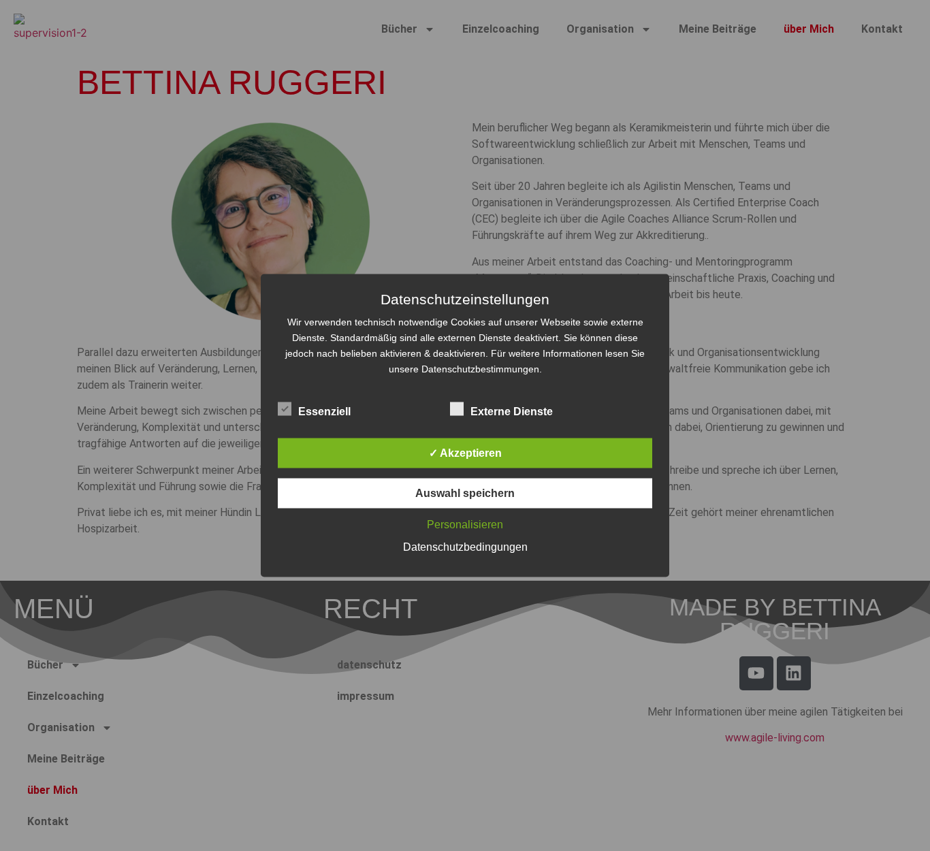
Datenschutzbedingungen (465, 547)
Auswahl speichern (465, 493)
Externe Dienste (511, 411)
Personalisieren (465, 524)
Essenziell (324, 411)
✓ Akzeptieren (465, 453)
